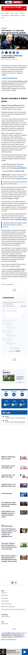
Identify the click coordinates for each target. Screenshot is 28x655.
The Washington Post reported (16, 255)
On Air (16, 13)
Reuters (10, 198)
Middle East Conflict (14, 15)
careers (10, 637)
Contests (23, 15)
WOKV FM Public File (6, 604)
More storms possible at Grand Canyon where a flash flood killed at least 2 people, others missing (9, 558)
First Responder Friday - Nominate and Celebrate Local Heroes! (8, 504)
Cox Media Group (10, 633)
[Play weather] (14, 394)
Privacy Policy (17, 635)
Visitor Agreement (6, 635)
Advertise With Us (5, 616)
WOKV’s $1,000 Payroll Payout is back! (8, 458)
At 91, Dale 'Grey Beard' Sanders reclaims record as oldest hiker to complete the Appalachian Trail (8, 532)
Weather (7, 13)
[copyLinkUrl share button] (14, 52)
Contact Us (4, 592)
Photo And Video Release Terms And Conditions (13, 609)
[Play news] (6, 394)
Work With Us (4, 595)
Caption (23, 47)
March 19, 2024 (20, 171)
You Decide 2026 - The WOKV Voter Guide (8, 476)
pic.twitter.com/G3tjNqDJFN (19, 168)
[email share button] (10, 52)
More (2, 17)
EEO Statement (5, 601)
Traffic (12, 13)
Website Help (4, 623)
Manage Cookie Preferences (8, 639)
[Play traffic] (22, 394)
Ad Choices (22, 636)
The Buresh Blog (6, 493)
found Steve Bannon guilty (17, 269)
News (2, 13)
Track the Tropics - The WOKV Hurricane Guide (8, 485)
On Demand (21, 13)
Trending (4, 28)
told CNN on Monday (21, 219)
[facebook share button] (2, 52)
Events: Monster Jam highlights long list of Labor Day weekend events (8, 514)
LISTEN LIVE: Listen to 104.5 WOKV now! (12, 8)
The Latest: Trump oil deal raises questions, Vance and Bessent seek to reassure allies (8, 546)
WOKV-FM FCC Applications (8, 606)
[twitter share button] (6, 52)
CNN (17, 198)
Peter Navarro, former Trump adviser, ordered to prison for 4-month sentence (15, 182)
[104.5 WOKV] (14, 2)
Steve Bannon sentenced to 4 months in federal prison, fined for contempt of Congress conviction (14, 224)
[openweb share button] (17, 52)
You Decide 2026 (5, 15)
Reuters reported (22, 178)
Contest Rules (4, 598)
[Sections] (3, 2)
